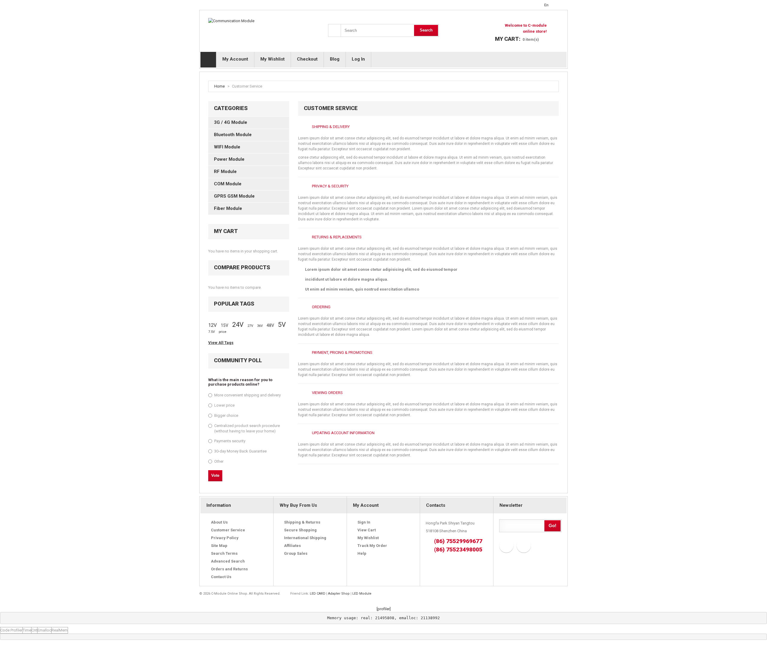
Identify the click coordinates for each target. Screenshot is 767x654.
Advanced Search (228, 561)
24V (238, 324)
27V (250, 326)
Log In (358, 59)
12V (212, 325)
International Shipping (305, 538)
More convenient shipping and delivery (247, 395)
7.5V (211, 332)
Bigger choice (226, 415)
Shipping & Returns (302, 522)
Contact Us (221, 577)
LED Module (362, 594)
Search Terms (224, 553)
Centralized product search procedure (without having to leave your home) (247, 428)
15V (224, 325)
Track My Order (372, 545)
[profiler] (384, 609)
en (546, 5)
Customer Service (228, 530)
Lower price (224, 405)
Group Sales (295, 553)
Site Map (219, 545)
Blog (334, 59)
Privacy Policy (224, 538)
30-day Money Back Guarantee (240, 451)
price (222, 332)
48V (270, 325)
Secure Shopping (300, 530)
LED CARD (317, 594)
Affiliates (292, 545)
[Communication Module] (231, 21)
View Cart (366, 530)
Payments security (229, 441)
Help (361, 553)
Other (219, 461)
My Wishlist (272, 59)
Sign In (363, 522)
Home (219, 86)
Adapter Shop (339, 594)
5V (282, 324)
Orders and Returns (229, 569)
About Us (219, 522)
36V (260, 326)
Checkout (307, 59)
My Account (235, 59)
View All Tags (220, 342)
